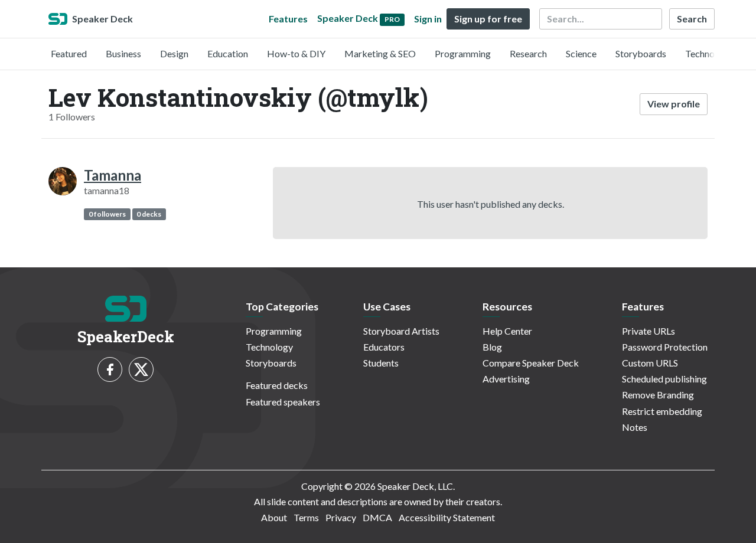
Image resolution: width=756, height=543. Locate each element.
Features (288, 18)
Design (174, 53)
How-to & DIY (296, 53)
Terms (306, 517)
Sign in (428, 18)
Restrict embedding (662, 411)
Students (381, 362)
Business (123, 53)
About (274, 517)
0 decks (148, 214)
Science (581, 53)
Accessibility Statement (447, 517)
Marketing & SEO (380, 53)
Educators (384, 346)
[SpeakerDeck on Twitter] (141, 369)
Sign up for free (488, 18)
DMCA (377, 517)
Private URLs (648, 330)
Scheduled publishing (664, 378)
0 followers (107, 214)
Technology (708, 53)
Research (528, 53)
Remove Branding (658, 394)
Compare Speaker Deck (531, 362)
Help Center (507, 330)
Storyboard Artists (401, 330)
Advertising (506, 378)
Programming (463, 53)
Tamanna (112, 175)
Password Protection (665, 346)
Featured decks (277, 385)
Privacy (340, 517)
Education (227, 53)
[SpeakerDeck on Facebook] (109, 369)
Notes (634, 427)
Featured (69, 53)
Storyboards (640, 53)
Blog (492, 346)
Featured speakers (283, 401)
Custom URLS (650, 362)
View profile (673, 103)
